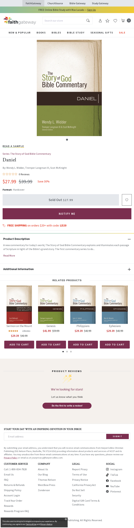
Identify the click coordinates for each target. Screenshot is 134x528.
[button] (67, 140)
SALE (122, 32)
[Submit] (88, 20)
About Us (43, 469)
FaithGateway (33, 3)
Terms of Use (79, 474)
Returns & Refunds (14, 485)
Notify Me (67, 214)
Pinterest (115, 491)
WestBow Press (46, 485)
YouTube (115, 486)
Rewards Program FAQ (16, 511)
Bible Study (76, 32)
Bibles (56, 32)
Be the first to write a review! (67, 405)
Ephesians (115, 326)
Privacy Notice (80, 479)
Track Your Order (13, 500)
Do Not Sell (78, 490)
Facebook (115, 480)
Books (41, 32)
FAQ (6, 479)
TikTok (114, 474)
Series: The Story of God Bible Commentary (27, 153)
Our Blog (43, 474)
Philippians (83, 326)
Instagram (116, 469)
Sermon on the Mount (19, 326)
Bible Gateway (77, 3)
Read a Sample (13, 146)
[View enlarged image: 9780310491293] (69, 88)
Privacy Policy (10, 457)
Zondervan (44, 490)
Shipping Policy (12, 490)
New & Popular (20, 32)
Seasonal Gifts (102, 32)
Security (76, 495)
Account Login (12, 495)
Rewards (8, 505)
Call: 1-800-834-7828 (15, 469)
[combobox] (67, 20)
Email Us (9, 474)
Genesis (51, 326)
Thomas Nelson (47, 479)
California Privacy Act (84, 485)
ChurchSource (55, 3)
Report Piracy (79, 469)
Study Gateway (100, 3)
